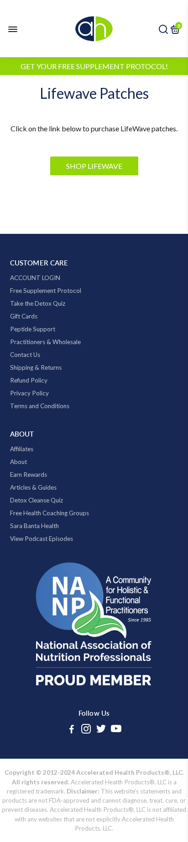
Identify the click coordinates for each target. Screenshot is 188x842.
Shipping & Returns (36, 367)
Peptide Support (32, 329)
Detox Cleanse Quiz (36, 500)
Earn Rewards (28, 474)
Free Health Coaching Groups (49, 513)
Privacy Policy (29, 393)
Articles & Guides (33, 487)
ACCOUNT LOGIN (35, 277)
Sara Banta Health (34, 525)
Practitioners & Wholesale (45, 341)
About (18, 461)
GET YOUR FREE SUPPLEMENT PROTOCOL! (94, 66)
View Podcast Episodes (41, 538)
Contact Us (25, 354)
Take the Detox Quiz (37, 303)
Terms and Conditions (39, 406)
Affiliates (21, 449)
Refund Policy (28, 380)
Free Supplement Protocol (45, 290)
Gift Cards (23, 316)
